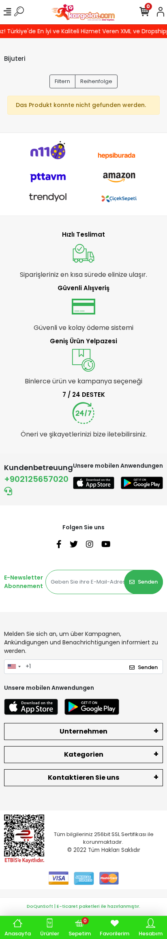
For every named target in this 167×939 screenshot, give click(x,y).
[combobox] (13, 667)
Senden (148, 582)
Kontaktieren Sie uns (83, 777)
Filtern (62, 81)
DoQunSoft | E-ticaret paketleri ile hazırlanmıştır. (83, 906)
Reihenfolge (96, 81)
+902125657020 (36, 479)
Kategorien (83, 754)
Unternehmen (83, 731)
